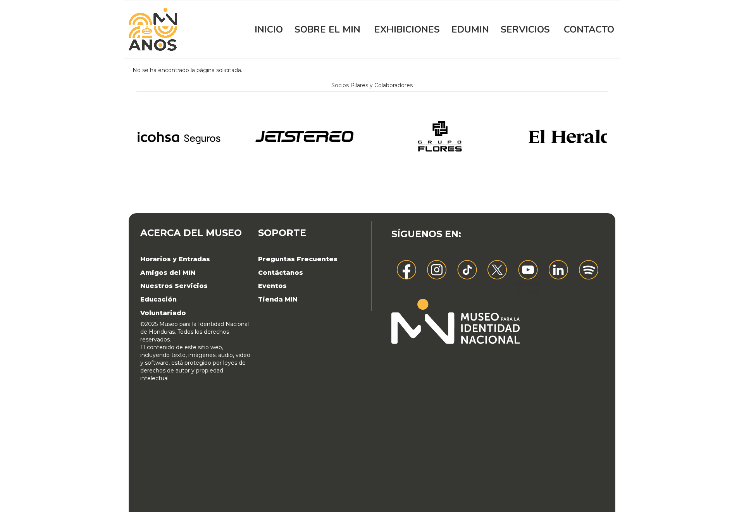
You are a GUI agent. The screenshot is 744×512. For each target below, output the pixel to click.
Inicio (269, 29)
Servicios (525, 29)
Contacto (589, 29)
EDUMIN (470, 29)
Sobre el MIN (327, 29)
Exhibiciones (407, 29)
